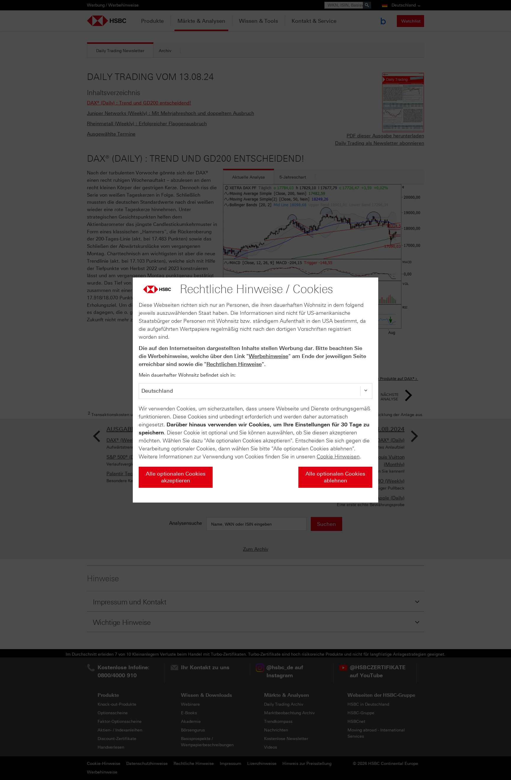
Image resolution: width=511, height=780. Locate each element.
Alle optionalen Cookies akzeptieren (176, 477)
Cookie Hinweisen (338, 456)
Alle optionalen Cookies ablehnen (335, 477)
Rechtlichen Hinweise (234, 364)
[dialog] (255, 390)
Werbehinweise (268, 356)
